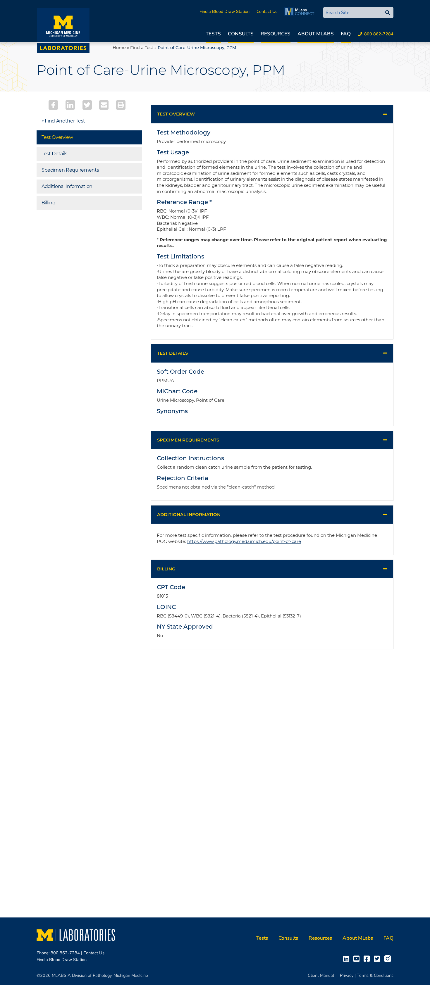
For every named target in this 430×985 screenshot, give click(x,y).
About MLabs (315, 33)
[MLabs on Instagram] (388, 958)
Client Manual (321, 975)
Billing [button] (166, 569)
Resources (275, 33)
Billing (49, 203)
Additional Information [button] (189, 514)
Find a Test (141, 47)
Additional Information (67, 186)
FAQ (346, 33)
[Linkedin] (70, 105)
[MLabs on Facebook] (368, 958)
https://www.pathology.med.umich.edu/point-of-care (244, 541)
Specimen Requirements (70, 170)
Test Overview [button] (176, 114)
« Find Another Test (63, 121)
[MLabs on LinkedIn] (347, 958)
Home (119, 47)
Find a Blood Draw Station (224, 11)
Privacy (346, 975)
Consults (241, 33)
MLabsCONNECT (300, 11)
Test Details (54, 153)
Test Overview (57, 137)
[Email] (104, 105)
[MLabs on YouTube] (357, 958)
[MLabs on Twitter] (378, 958)
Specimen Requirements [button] (188, 440)
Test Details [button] (172, 353)
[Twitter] (87, 105)
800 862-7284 (378, 34)
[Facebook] (53, 105)
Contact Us (267, 11)
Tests (213, 33)
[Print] (120, 105)
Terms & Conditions (375, 975)
